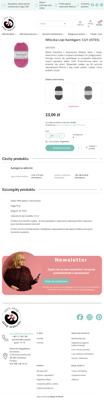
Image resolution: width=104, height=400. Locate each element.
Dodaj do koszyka (61, 148)
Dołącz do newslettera (56, 281)
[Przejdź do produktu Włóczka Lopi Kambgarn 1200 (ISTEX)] (58, 93)
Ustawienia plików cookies (47, 384)
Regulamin (69, 287)
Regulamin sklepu (44, 379)
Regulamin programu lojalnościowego (80, 344)
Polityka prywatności (45, 388)
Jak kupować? (42, 371)
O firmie (40, 343)
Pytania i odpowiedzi (45, 375)
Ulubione (75, 379)
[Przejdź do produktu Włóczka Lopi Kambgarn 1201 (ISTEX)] (88, 93)
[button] (70, 23)
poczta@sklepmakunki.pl (21, 333)
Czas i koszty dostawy (80, 349)
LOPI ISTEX (50, 47)
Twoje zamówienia (79, 371)
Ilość (47, 131)
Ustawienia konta (78, 375)
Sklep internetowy (50, 397)
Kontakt (40, 338)
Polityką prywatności (87, 290)
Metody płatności (78, 338)
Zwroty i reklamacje (79, 358)
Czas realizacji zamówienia (82, 354)
